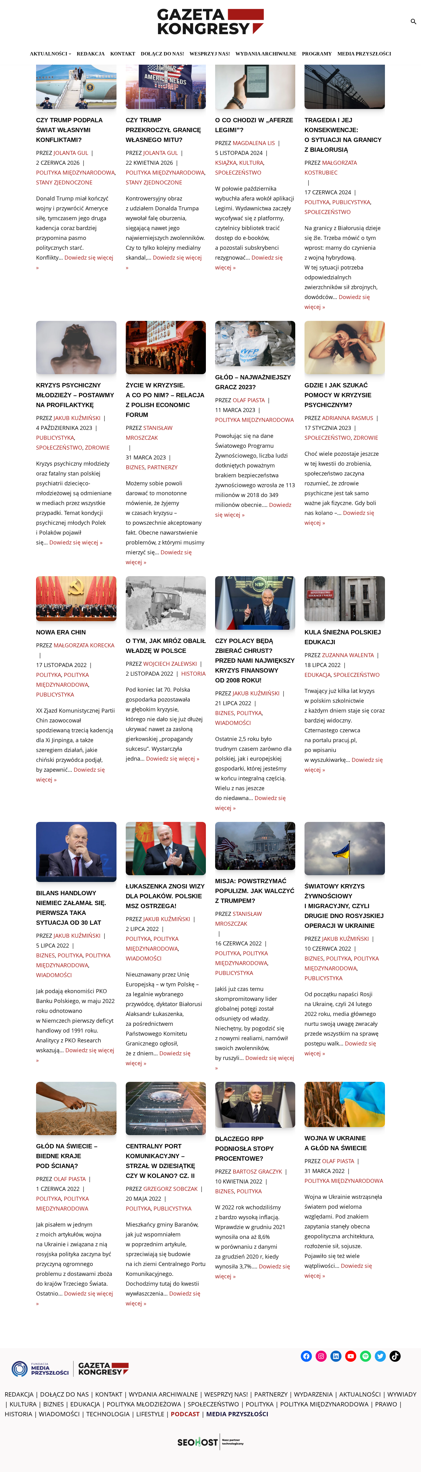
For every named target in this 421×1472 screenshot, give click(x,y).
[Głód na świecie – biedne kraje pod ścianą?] (76, 1108)
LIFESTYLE (150, 1414)
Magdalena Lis (254, 143)
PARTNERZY (271, 1394)
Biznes (135, 467)
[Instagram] (321, 1356)
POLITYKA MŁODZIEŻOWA (144, 1404)
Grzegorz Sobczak (170, 1188)
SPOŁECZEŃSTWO (213, 1404)
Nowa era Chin (61, 632)
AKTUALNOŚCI (360, 1394)
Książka (225, 162)
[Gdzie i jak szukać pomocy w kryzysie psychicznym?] (345, 347)
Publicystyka (351, 202)
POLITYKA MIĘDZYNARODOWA (324, 1404)
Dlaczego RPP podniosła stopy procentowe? (244, 1148)
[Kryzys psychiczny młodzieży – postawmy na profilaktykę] (76, 347)
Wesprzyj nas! (210, 53)
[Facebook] (306, 1356)
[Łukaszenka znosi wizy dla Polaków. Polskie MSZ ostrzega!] (166, 849)
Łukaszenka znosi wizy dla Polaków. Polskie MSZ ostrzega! (165, 896)
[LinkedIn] (335, 1356)
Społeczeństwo (238, 172)
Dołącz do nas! (162, 53)
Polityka (317, 202)
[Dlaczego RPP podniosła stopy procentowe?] (255, 1105)
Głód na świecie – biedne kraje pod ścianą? (66, 1156)
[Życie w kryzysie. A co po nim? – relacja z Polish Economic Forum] (166, 347)
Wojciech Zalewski (170, 663)
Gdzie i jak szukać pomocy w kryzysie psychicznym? (338, 395)
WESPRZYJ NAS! (226, 1394)
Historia (193, 673)
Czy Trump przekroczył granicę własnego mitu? (163, 130)
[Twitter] (380, 1356)
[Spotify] (365, 1356)
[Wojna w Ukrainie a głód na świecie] (345, 1104)
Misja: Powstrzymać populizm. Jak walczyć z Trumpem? (254, 891)
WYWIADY (401, 1394)
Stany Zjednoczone (64, 182)
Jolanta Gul (71, 152)
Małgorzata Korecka (84, 645)
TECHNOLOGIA (108, 1414)
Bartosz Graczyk (257, 1171)
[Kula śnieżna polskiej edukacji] (345, 598)
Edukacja (318, 674)
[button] (70, 54)
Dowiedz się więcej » (76, 542)
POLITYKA (260, 1404)
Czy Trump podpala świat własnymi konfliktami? (69, 130)
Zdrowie (97, 447)
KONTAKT (122, 53)
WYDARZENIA (313, 1394)
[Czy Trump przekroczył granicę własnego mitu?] (166, 82)
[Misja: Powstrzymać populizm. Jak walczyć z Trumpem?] (255, 846)
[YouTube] (350, 1356)
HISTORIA (18, 1414)
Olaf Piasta (249, 400)
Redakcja (91, 53)
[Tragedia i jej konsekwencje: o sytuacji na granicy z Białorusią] (345, 82)
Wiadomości (233, 722)
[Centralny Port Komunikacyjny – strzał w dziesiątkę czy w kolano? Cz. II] (166, 1108)
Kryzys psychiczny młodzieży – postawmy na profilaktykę (75, 395)
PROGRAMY (317, 53)
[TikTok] (395, 1356)
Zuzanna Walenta (348, 655)
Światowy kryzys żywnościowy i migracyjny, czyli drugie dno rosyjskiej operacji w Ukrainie (344, 906)
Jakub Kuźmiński (77, 418)
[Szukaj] (413, 21)
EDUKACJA (85, 1404)
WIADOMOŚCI (59, 1414)
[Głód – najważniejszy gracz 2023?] (255, 343)
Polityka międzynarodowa (75, 172)
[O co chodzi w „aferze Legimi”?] (255, 82)
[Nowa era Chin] (76, 598)
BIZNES (53, 1404)
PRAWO (386, 1404)
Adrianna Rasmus (347, 418)
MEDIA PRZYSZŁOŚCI (364, 53)
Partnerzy (162, 467)
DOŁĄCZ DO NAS (64, 1394)
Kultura (251, 162)
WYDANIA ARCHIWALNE (163, 1394)
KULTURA (23, 1404)
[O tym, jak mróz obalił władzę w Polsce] (166, 603)
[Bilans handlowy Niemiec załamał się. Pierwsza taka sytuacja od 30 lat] (76, 852)
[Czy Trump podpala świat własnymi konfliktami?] (76, 82)
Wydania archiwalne (265, 53)
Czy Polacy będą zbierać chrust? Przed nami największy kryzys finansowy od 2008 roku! (255, 660)
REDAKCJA (19, 1394)
